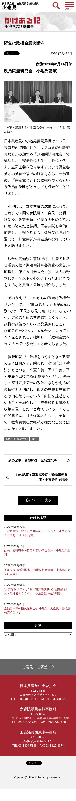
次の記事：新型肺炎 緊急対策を (32, 460)
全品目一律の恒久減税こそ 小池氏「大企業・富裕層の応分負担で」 (37, 608)
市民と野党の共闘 (16, 439)
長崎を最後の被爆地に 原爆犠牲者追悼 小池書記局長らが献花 (37, 570)
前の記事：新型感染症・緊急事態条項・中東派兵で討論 (42, 477)
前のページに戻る (38, 500)
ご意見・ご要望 (35, 667)
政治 (34, 439)
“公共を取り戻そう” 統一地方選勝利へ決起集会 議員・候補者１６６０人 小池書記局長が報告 (35, 589)
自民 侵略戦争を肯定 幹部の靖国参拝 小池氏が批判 (37, 550)
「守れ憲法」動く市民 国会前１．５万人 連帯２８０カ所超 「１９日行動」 (37, 531)
